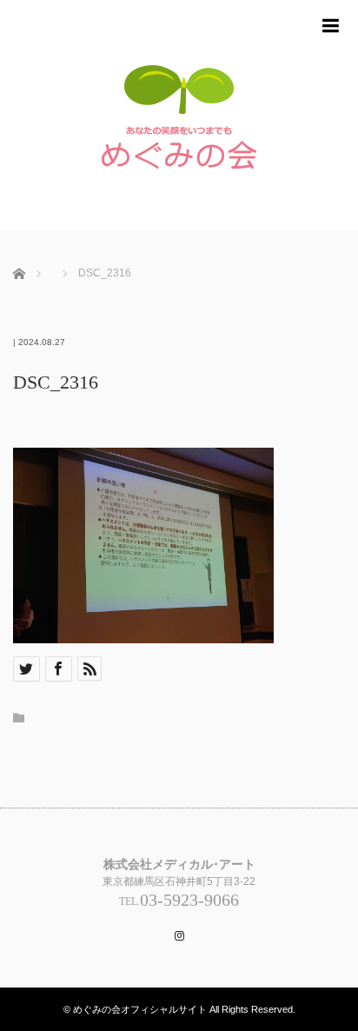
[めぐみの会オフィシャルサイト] (179, 123)
